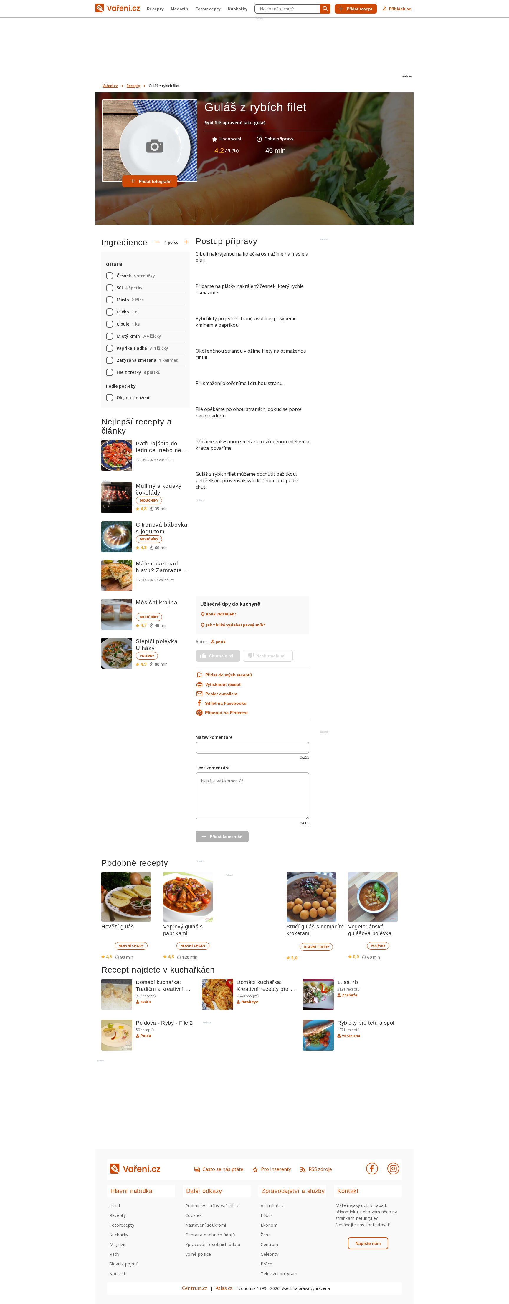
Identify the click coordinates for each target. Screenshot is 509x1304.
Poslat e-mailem (221, 693)
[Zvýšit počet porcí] (186, 242)
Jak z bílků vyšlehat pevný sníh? (235, 625)
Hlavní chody (131, 945)
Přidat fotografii (154, 181)
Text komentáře (212, 768)
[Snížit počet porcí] (156, 242)
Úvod (115, 1205)
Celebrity (269, 1254)
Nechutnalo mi (270, 655)
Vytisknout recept (223, 684)
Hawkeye (249, 1002)
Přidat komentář (226, 836)
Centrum (269, 1244)
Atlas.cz (224, 1288)
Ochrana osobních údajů (210, 1234)
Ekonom (269, 1225)
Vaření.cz (110, 85)
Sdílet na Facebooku (226, 703)
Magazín (179, 8)
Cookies (193, 1215)
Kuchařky (237, 8)
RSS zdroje (320, 1169)
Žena (266, 1234)
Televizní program (279, 1273)
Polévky (147, 655)
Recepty (155, 8)
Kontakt (117, 1273)
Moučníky (149, 500)
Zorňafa (349, 995)
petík (221, 641)
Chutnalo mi (221, 655)
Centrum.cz (194, 1288)
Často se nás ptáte (222, 1169)
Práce (266, 1264)
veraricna (351, 1035)
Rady (115, 1254)
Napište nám (368, 1243)
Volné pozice (198, 1254)
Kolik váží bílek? (221, 614)
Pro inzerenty (276, 1169)
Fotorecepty (208, 8)
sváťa (146, 1002)
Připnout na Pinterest (226, 712)
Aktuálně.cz (272, 1205)
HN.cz (266, 1215)
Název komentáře (214, 737)
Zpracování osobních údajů (213, 1244)
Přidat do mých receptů (228, 675)
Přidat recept (359, 8)
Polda (146, 1035)
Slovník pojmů (124, 1264)
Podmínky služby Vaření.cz (212, 1205)
